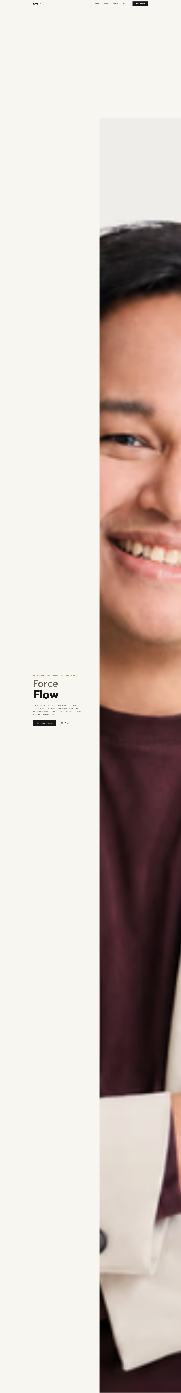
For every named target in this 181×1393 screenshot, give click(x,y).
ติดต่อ (125, 4)
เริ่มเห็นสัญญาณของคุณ (45, 723)
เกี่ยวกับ (97, 4)
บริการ (106, 4)
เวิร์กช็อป (116, 4)
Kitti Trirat (39, 3)
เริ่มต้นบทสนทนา (140, 4)
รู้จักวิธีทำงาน (65, 723)
